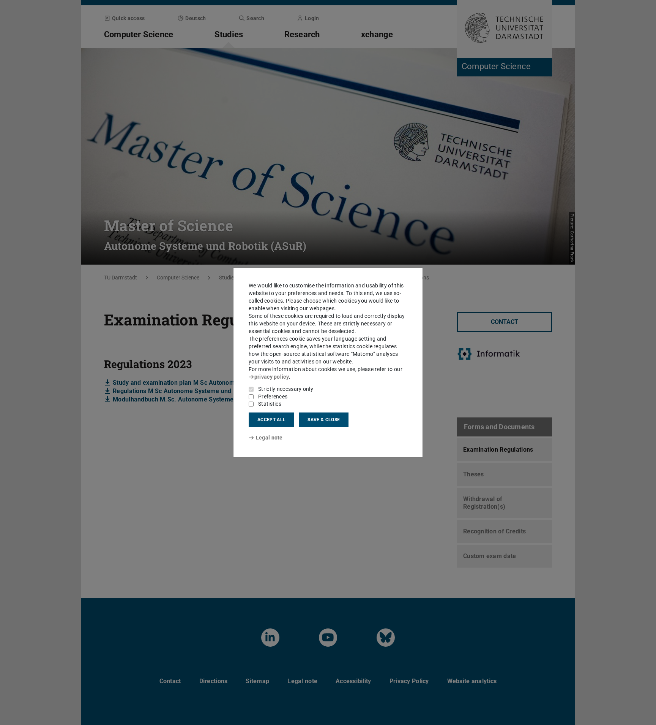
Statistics (269, 404)
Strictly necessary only (285, 389)
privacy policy (271, 377)
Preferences (272, 396)
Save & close (324, 419)
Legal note (269, 438)
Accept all (271, 419)
